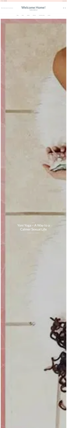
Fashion (28, 15)
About (23, 15)
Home (18, 15)
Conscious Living (41, 15)
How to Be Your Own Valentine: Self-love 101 (33, 227)
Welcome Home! (33, 7)
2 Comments (37, 234)
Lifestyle (34, 15)
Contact (49, 15)
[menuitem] (18, 15)
